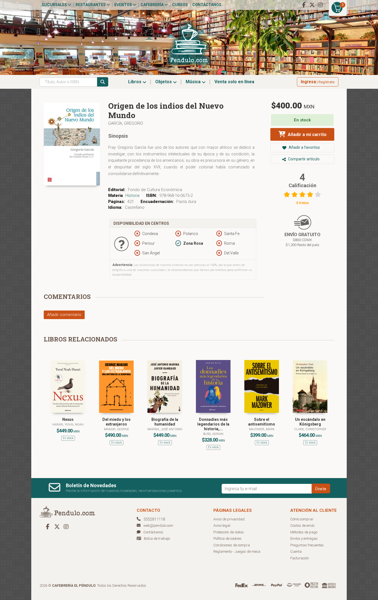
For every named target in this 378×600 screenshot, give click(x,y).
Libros (135, 81)
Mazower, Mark (262, 429)
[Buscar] (102, 82)
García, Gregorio (125, 123)
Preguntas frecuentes (307, 545)
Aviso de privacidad (229, 519)
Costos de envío (302, 525)
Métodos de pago (303, 532)
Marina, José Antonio (164, 429)
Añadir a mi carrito (307, 134)
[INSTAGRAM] (320, 5)
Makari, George (116, 429)
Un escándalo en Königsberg (310, 421)
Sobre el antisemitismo (261, 421)
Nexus (68, 419)
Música (194, 81)
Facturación (299, 558)
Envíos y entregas (304, 538)
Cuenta (296, 551)
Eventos (123, 4)
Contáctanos (206, 4)
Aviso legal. (222, 525)
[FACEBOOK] (304, 5)
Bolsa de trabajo (157, 538)
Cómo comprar (302, 519)
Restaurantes (91, 4)
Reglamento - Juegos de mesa (236, 551)
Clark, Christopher (310, 429)
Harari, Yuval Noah (68, 424)
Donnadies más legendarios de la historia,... (213, 424)
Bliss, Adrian (213, 434)
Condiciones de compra (231, 545)
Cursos (180, 4)
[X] (312, 5)
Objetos (164, 81)
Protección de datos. (229, 532)
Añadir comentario (64, 314)
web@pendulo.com (158, 525)
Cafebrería (152, 4)
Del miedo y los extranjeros (116, 421)
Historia (132, 195)
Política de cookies (227, 538)
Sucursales (55, 4)
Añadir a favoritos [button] (304, 147)
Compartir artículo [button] (303, 159)
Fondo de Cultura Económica (155, 189)
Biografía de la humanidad (164, 421)
